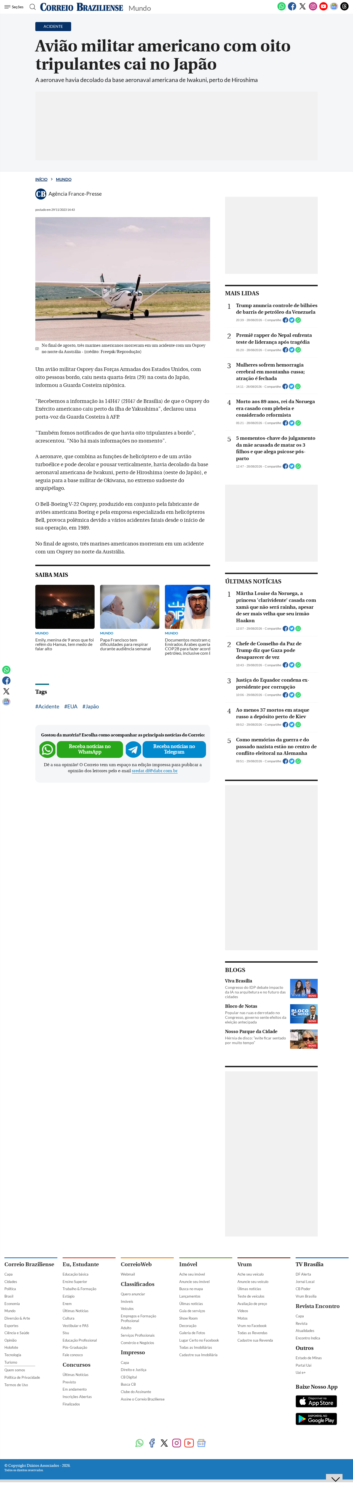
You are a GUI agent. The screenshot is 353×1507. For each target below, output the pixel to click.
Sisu (66, 1333)
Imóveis (127, 1301)
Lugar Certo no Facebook (199, 1340)
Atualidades (305, 1330)
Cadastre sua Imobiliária (198, 1355)
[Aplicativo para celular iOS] (316, 1402)
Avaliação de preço (252, 1303)
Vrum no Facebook (252, 1325)
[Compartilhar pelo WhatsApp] (298, 321)
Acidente (48, 706)
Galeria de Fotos (192, 1333)
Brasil (8, 1296)
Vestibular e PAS (76, 1325)
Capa (8, 1274)
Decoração (187, 1325)
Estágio (68, 1296)
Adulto (126, 1328)
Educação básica (76, 1274)
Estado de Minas (309, 1358)
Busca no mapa (191, 1289)
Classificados (137, 1284)
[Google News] (334, 9)
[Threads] (344, 9)
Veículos (127, 1308)
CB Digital (129, 1377)
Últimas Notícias (76, 1311)
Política (10, 1289)
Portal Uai (303, 1365)
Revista (301, 1323)
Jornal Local (305, 1281)
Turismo (10, 1362)
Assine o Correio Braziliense (143, 1399)
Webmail (128, 1274)
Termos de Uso (16, 1385)
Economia (12, 1303)
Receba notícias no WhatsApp (90, 749)
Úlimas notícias (191, 1303)
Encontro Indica (308, 1338)
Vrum (244, 1264)
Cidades (10, 1281)
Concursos (76, 1365)
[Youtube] (323, 9)
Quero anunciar (133, 1294)
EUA (72, 706)
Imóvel (188, 1264)
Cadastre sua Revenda (255, 1340)
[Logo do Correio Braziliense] (81, 6)
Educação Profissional (80, 1340)
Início (41, 179)
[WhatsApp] (281, 9)
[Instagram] (313, 9)
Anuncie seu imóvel (194, 1281)
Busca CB (128, 1384)
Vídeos (242, 1311)
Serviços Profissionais (138, 1335)
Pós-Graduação (75, 1347)
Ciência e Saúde (16, 1333)
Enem (67, 1303)
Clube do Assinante (136, 1391)
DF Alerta (303, 1274)
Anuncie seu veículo (252, 1281)
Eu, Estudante (81, 1264)
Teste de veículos (250, 1296)
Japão (92, 706)
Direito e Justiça (133, 1369)
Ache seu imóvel (192, 1274)
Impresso (133, 1352)
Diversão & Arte (17, 1318)
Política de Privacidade (22, 1377)
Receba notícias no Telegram (174, 749)
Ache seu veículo (250, 1274)
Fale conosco (73, 1355)
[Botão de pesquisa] (31, 6)
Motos (242, 1318)
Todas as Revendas (252, 1333)
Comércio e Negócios (137, 1343)
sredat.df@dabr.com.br (155, 770)
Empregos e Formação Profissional (138, 1318)
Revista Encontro (318, 1306)
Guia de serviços (192, 1311)
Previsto (69, 1382)
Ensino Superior (75, 1281)
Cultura (68, 1318)
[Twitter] (302, 9)
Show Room (188, 1318)
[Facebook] (292, 9)
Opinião (10, 1340)
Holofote (11, 1347)
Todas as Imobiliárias (195, 1347)
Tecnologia (12, 1355)
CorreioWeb (136, 1264)
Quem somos (14, 1370)
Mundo (63, 179)
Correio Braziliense (29, 1264)
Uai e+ (301, 1372)
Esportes (11, 1325)
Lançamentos (189, 1296)
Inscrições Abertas (77, 1396)
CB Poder (303, 1289)
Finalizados (71, 1404)
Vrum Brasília (306, 1296)
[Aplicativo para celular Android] (316, 1419)
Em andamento (75, 1389)
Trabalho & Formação (79, 1289)
